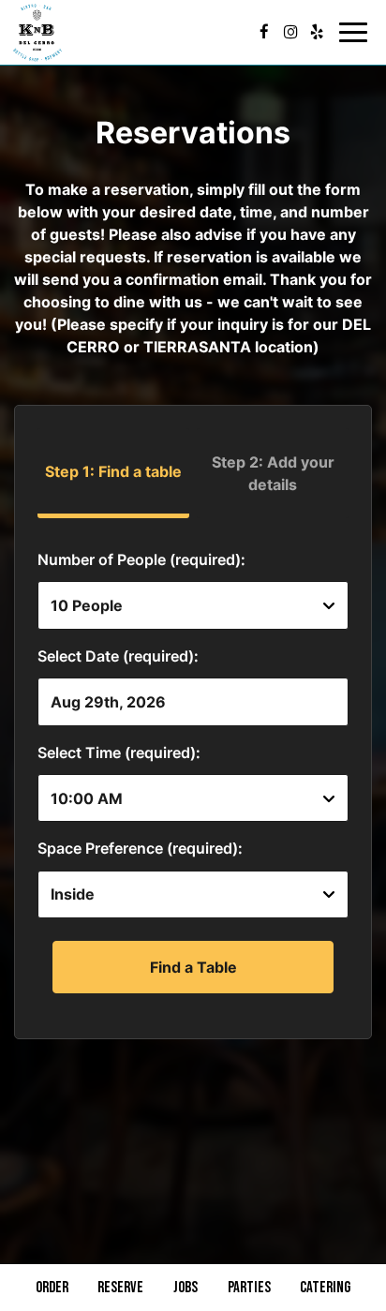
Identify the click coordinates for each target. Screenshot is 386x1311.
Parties (249, 1287)
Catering (325, 1287)
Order (52, 1287)
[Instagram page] (290, 32)
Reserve (120, 1287)
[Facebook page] (264, 32)
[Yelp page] (317, 32)
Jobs (185, 1287)
